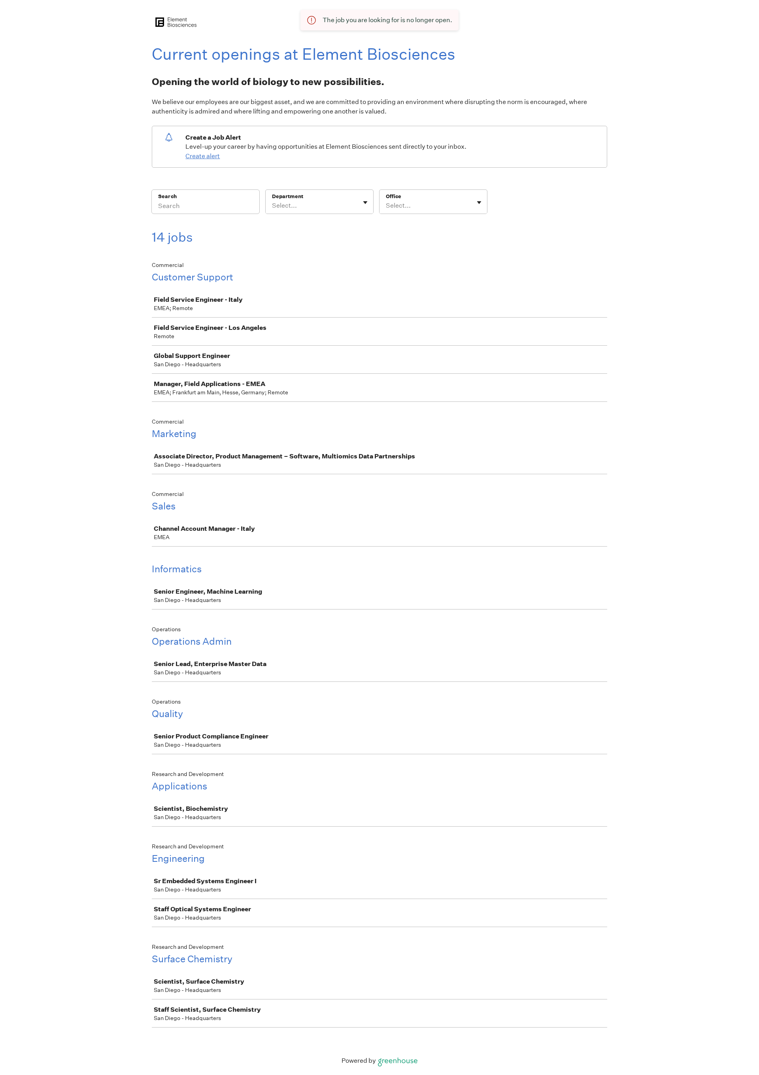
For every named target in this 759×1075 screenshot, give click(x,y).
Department (287, 196)
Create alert (202, 156)
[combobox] (272, 205)
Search (167, 196)
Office (393, 196)
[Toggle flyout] (365, 202)
